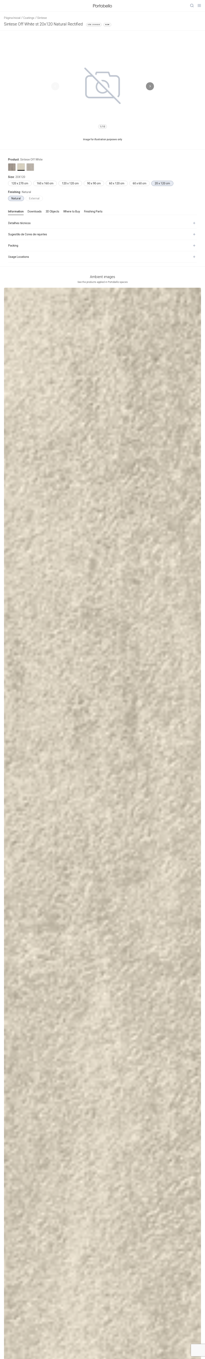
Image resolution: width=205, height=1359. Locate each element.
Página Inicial (12, 17)
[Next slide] (150, 86)
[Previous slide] (55, 86)
